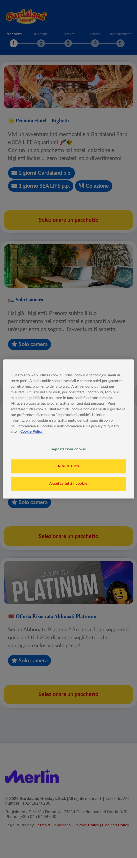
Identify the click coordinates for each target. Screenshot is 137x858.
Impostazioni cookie (68, 449)
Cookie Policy (31, 431)
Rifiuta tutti (68, 466)
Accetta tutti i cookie (68, 483)
